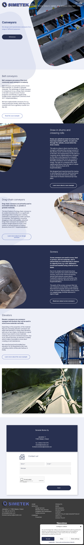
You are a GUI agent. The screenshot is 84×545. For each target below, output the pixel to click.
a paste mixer (57, 292)
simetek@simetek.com (42, 445)
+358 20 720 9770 (43, 443)
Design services (39, 508)
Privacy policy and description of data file (65, 542)
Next (78, 391)
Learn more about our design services (17, 237)
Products (47, 6)
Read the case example (12, 116)
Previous (5, 391)
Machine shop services (42, 510)
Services (40, 6)
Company (53, 6)
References (64, 6)
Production (38, 517)
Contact (79, 6)
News (58, 6)
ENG (80, 3)
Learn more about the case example (16, 357)
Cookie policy (52, 542)
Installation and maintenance (43, 511)
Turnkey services (40, 513)
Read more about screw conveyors (64, 301)
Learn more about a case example (63, 185)
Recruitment (72, 6)
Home (35, 6)
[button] (81, 526)
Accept (48, 539)
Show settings (75, 539)
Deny (61, 539)
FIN (76, 3)
